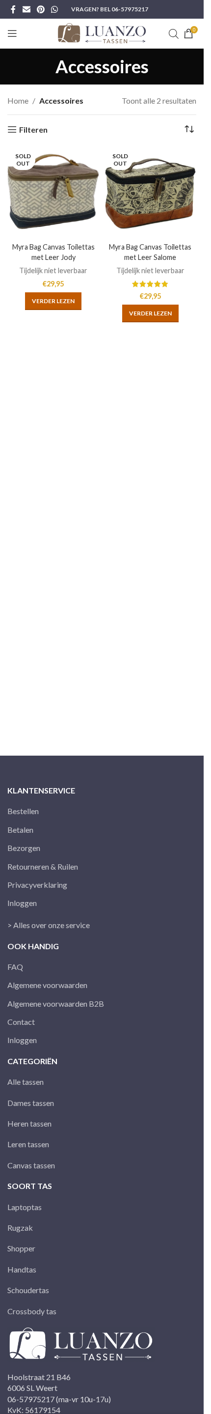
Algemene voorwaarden (47, 985)
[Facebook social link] (13, 9)
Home (17, 100)
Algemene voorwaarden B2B (55, 1003)
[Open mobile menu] (12, 33)
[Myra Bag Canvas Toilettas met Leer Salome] (151, 193)
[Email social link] (26, 9)
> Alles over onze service (48, 925)
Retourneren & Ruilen (42, 866)
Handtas (21, 1269)
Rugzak (20, 1227)
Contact (21, 1021)
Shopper (21, 1248)
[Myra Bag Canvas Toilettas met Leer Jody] (53, 193)
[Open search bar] (174, 33)
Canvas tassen (31, 1165)
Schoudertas (28, 1290)
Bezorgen (23, 847)
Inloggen (22, 902)
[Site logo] (102, 32)
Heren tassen (29, 1123)
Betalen (20, 829)
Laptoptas (24, 1207)
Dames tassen (30, 1102)
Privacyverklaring (37, 884)
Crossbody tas (31, 1311)
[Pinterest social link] (40, 9)
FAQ (15, 966)
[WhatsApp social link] (54, 9)
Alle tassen (25, 1081)
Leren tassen (28, 1144)
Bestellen (23, 811)
